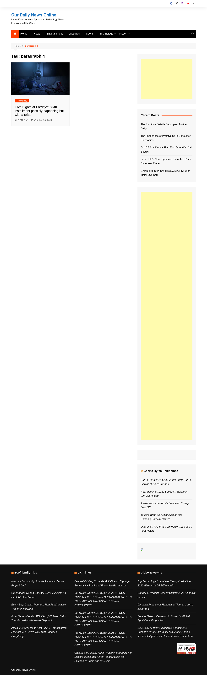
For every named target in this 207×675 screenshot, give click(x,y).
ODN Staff (23, 120)
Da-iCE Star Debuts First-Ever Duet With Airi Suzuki (166, 149)
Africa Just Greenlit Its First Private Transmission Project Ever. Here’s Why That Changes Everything (39, 632)
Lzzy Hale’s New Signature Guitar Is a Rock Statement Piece (166, 161)
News (37, 33)
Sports (89, 33)
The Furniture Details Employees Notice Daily (164, 126)
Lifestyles (74, 33)
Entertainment (55, 33)
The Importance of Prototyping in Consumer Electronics (166, 138)
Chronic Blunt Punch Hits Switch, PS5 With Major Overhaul (165, 173)
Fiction (123, 33)
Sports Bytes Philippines (161, 471)
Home (23, 33)
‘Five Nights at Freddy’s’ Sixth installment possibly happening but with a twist (39, 110)
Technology (106, 33)
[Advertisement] (166, 79)
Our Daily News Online (33, 15)
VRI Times (84, 572)
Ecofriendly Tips (25, 572)
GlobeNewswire (151, 572)
